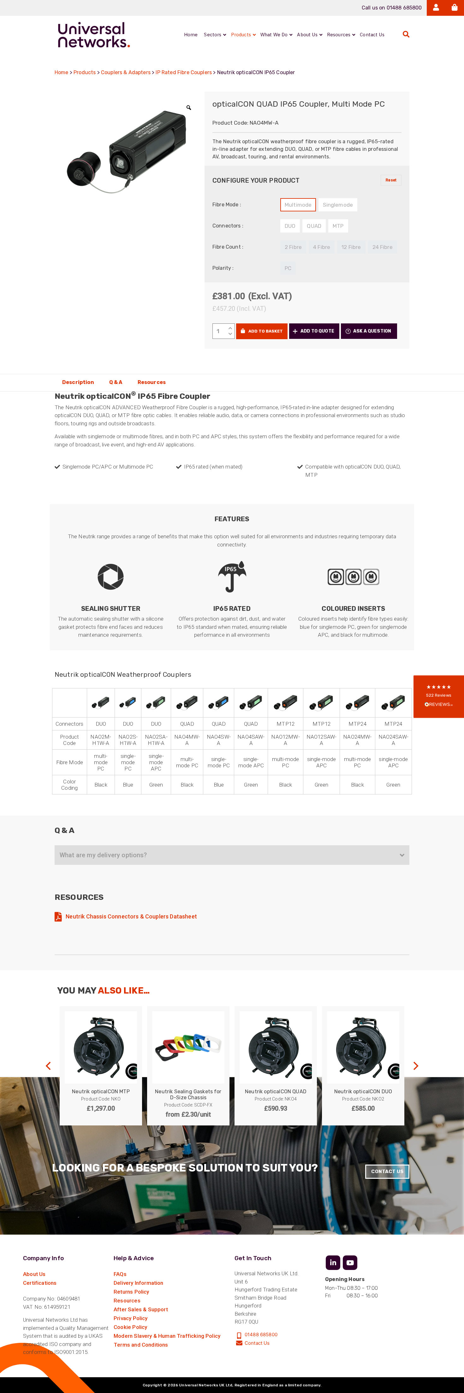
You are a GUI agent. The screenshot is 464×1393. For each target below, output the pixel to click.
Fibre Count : (227, 247)
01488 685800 (261, 1334)
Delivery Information (138, 1283)
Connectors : (227, 226)
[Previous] (49, 1066)
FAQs (120, 1274)
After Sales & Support (141, 1309)
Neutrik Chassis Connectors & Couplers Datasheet (130, 916)
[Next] (415, 1066)
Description (78, 382)
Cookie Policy (130, 1327)
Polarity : (223, 268)
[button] (314, 331)
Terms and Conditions (141, 1345)
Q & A (115, 382)
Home (61, 72)
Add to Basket (265, 331)
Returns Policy (131, 1292)
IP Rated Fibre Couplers (184, 72)
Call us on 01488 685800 (392, 8)
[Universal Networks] (94, 35)
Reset (391, 180)
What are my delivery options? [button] (103, 855)
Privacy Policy (130, 1318)
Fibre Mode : (226, 205)
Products (85, 72)
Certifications (40, 1283)
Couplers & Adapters (126, 72)
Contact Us (387, 1171)
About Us (34, 1274)
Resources (152, 382)
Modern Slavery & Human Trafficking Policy (167, 1336)
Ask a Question (372, 331)
